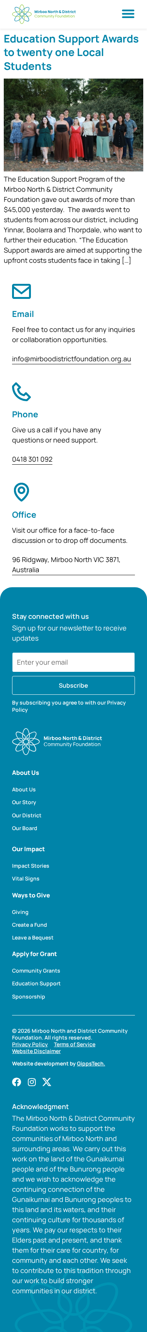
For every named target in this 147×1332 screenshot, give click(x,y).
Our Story (24, 802)
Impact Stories (30, 865)
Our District (26, 815)
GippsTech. (91, 1063)
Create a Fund (29, 924)
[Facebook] (16, 1082)
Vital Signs (26, 878)
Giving (20, 912)
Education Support (36, 983)
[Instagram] (31, 1082)
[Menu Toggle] (128, 13)
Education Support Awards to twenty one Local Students (71, 52)
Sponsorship (28, 996)
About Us (24, 789)
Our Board (24, 828)
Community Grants (36, 970)
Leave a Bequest (33, 937)
